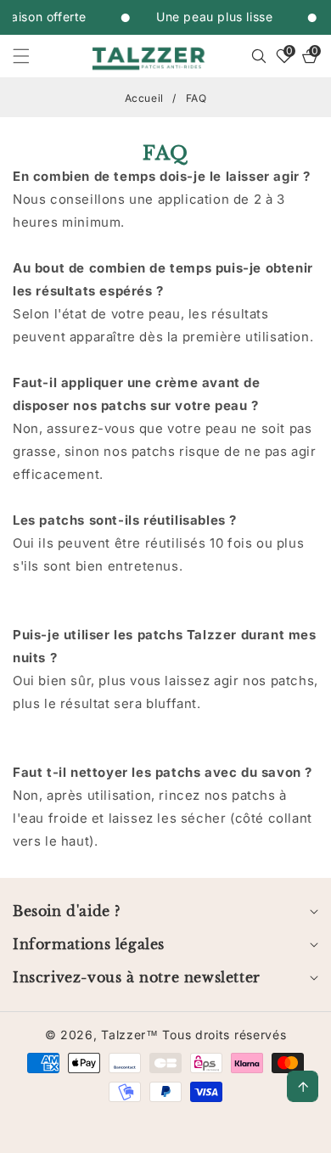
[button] (31, 56)
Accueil (144, 98)
